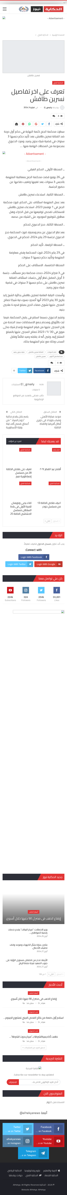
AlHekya (42, 1190)
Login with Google (46, 564)
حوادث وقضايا (16, 1175)
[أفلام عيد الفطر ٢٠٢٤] (48, 457)
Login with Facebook (31, 557)
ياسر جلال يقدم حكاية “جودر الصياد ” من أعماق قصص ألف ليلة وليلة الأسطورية (17, 422)
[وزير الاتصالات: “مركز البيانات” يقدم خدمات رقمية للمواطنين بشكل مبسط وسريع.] (57, 933)
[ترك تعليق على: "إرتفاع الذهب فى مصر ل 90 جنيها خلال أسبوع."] (23, 1003)
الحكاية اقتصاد (51, 1175)
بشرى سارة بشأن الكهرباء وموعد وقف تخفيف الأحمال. (28, 946)
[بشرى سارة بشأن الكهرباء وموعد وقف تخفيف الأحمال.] (57, 948)
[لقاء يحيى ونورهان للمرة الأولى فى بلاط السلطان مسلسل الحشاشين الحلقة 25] (18, 490)
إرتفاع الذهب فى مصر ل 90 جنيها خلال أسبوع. (33, 918)
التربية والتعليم (50, 1170)
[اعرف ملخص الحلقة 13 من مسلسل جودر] (48, 490)
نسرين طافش (41, 356)
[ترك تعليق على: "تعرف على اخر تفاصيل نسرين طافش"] (54, 116)
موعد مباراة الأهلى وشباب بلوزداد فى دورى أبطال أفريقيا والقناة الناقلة (48, 422)
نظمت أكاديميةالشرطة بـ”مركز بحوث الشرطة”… (33, 1036)
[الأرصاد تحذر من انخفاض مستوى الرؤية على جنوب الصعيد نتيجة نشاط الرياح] (57, 964)
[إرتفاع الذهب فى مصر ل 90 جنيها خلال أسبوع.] (33, 904)
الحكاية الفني (58, 82)
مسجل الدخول (44, 544)
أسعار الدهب (33, 912)
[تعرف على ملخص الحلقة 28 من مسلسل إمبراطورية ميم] (18, 457)
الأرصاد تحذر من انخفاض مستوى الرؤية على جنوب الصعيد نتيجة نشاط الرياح (26, 961)
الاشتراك (13, 1082)
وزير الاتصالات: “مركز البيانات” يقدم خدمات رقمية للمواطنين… (27, 931)
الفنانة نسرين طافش (36, 352)
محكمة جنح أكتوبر (56, 356)
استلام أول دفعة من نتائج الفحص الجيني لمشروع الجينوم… (33, 1017)
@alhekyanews (30, 1113)
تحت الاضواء (33, 1012)
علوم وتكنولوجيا (32, 1170)
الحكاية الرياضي (14, 1170)
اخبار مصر (56, 449)
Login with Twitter (17, 564)
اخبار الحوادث (51, 352)
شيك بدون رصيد (18, 352)
